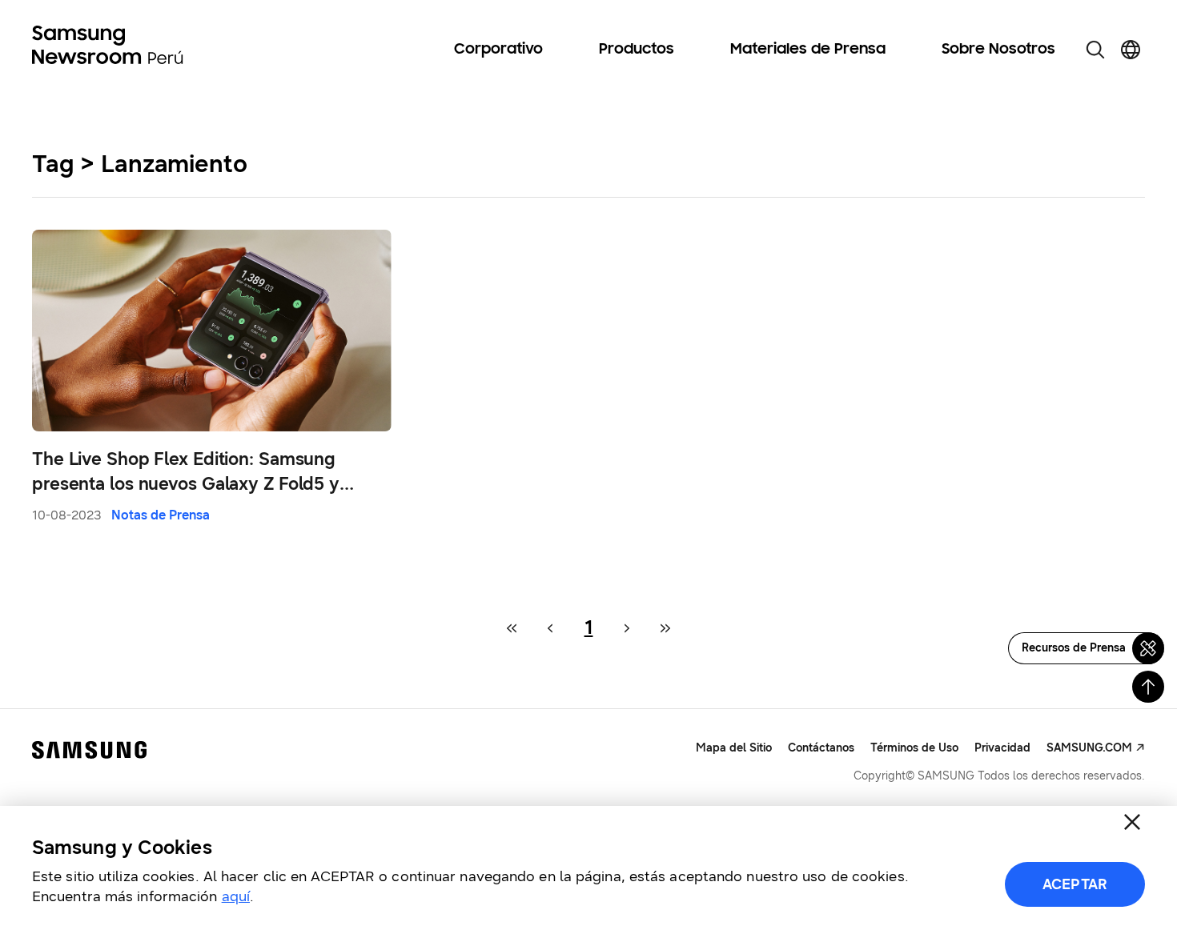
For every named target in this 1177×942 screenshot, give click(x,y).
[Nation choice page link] (1130, 49)
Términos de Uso (914, 748)
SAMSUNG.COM (1089, 748)
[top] (1148, 687)
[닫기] (1132, 822)
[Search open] (1095, 49)
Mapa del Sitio (734, 748)
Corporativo (498, 50)
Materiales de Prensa (808, 50)
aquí (236, 896)
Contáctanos (821, 748)
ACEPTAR (1074, 884)
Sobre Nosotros (998, 50)
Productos (636, 50)
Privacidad (1002, 748)
